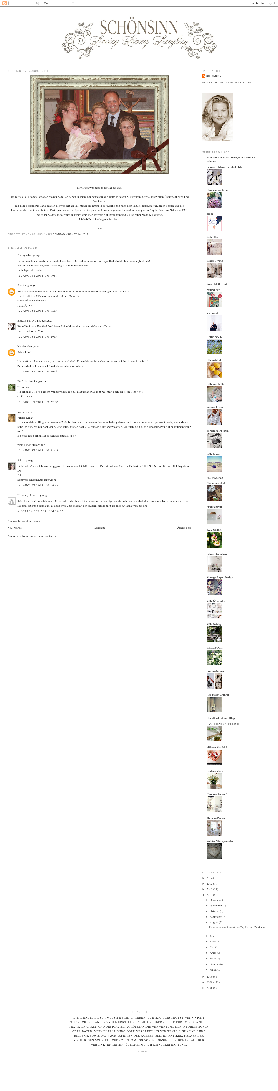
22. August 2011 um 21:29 (38, 450)
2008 (210, 988)
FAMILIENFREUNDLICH (223, 724)
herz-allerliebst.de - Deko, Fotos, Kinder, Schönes (231, 159)
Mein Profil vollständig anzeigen (226, 82)
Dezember (216, 900)
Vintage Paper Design (220, 577)
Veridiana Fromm (218, 430)
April (213, 953)
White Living (215, 260)
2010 (210, 976)
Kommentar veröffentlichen (24, 521)
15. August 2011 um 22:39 (38, 402)
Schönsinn (213, 76)
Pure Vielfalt (214, 530)
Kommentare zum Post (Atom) (39, 536)
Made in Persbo (216, 818)
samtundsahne (215, 671)
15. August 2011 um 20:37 (38, 336)
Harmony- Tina (26, 495)
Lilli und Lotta (216, 384)
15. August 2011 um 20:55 (38, 371)
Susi (19, 285)
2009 (210, 982)
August (214, 922)
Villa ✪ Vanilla (216, 601)
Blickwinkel (214, 360)
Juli (212, 936)
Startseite (99, 527)
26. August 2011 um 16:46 (38, 485)
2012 (210, 889)
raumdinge (213, 289)
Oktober (215, 911)
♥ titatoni (212, 313)
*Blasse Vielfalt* (217, 747)
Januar (214, 970)
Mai (212, 947)
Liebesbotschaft (216, 483)
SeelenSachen (215, 477)
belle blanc (213, 454)
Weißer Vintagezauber (220, 841)
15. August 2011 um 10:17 (38, 276)
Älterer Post (184, 527)
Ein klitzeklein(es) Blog (221, 718)
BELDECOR (214, 647)
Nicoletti (22, 346)
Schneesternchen (217, 554)
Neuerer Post (15, 527)
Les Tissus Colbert (218, 694)
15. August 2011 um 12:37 (38, 310)
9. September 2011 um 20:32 (40, 511)
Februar (214, 964)
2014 (210, 878)
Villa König (214, 624)
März (213, 958)
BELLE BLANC (26, 320)
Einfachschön (25, 381)
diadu (210, 213)
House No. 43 (215, 337)
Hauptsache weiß (217, 794)
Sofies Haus (213, 237)
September (216, 917)
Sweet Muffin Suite (218, 284)
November (216, 905)
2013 (210, 883)
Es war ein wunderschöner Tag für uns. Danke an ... (238, 927)
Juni (212, 941)
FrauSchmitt (214, 507)
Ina (19, 412)
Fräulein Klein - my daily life (224, 167)
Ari (19, 460)
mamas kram (215, 407)
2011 (210, 895)
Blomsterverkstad (217, 190)
